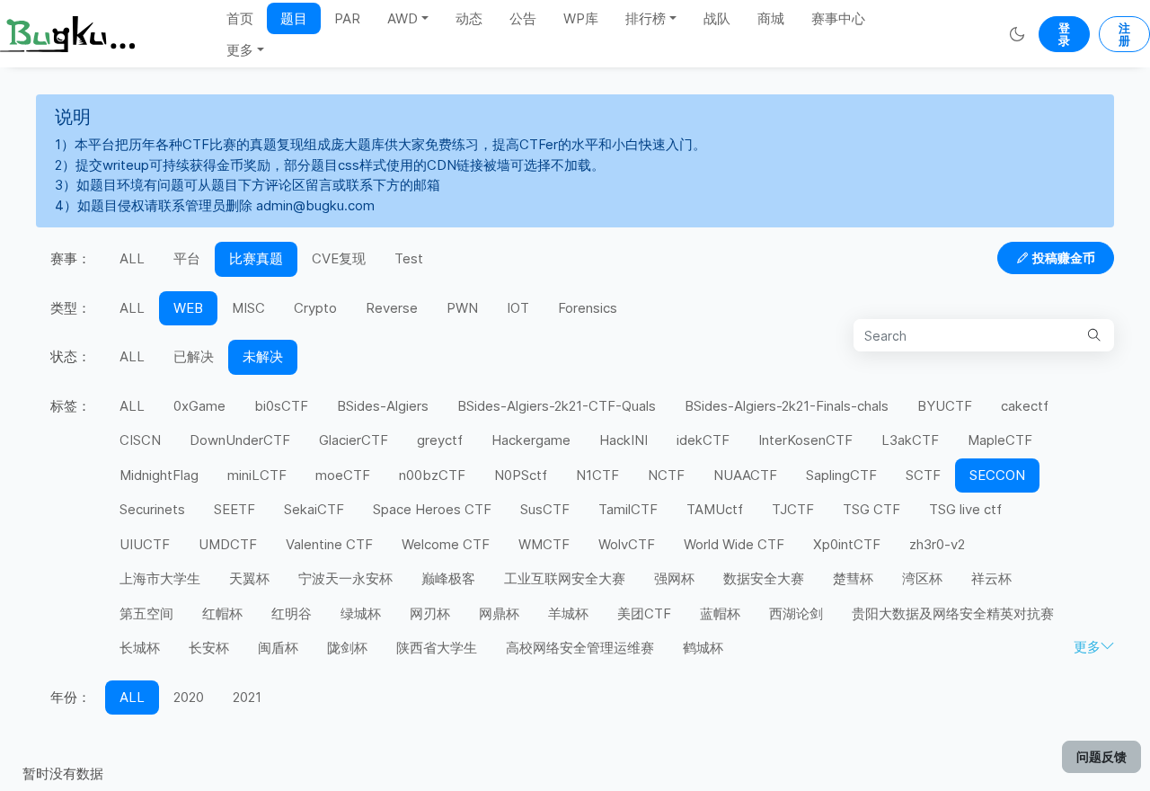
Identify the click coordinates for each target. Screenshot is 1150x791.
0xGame (199, 405)
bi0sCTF (281, 405)
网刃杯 (430, 613)
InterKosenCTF (805, 440)
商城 (770, 18)
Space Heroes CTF (432, 509)
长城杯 (139, 647)
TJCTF (793, 509)
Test (408, 258)
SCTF (923, 475)
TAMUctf (714, 509)
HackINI (623, 440)
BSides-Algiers (383, 405)
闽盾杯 (278, 647)
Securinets (152, 509)
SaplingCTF (841, 475)
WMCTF (544, 544)
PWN (462, 307)
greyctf (440, 440)
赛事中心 (838, 18)
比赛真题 (256, 258)
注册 (1124, 34)
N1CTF (597, 475)
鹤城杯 (703, 647)
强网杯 (674, 578)
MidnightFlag (159, 475)
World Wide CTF (734, 544)
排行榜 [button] (645, 18)
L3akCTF (910, 440)
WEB (188, 307)
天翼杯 (249, 578)
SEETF (234, 509)
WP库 (580, 18)
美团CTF (644, 613)
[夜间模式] (1016, 33)
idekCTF (703, 440)
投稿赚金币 (1063, 257)
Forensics (587, 307)
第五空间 (146, 613)
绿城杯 (361, 613)
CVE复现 (339, 258)
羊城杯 (568, 613)
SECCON (997, 475)
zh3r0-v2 (937, 544)
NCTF (666, 475)
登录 (1064, 34)
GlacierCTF (353, 440)
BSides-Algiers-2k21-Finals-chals (787, 405)
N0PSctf (520, 475)
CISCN (140, 440)
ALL (132, 258)
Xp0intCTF (846, 544)
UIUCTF (144, 544)
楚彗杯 (853, 578)
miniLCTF (257, 475)
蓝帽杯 (720, 613)
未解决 (263, 356)
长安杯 (209, 647)
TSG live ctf (965, 509)
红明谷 (291, 613)
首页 (239, 18)
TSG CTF (871, 509)
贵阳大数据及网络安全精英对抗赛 (953, 613)
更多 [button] (239, 49)
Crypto (315, 307)
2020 (188, 697)
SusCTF (545, 509)
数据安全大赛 (763, 578)
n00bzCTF (432, 475)
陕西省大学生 (436, 647)
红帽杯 (222, 613)
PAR (347, 18)
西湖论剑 (796, 613)
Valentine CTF (329, 544)
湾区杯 (922, 578)
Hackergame (531, 440)
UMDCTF (228, 544)
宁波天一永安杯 (345, 578)
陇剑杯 (347, 647)
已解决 (193, 356)
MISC (248, 307)
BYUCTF (944, 405)
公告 (522, 18)
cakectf (1024, 405)
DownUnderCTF (240, 440)
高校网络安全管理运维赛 (580, 647)
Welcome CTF (446, 544)
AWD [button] (402, 18)
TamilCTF (628, 509)
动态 (469, 18)
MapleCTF (1000, 440)
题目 (293, 18)
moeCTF (342, 475)
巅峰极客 (448, 578)
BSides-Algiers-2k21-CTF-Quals (556, 405)
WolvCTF (626, 544)
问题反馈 (1101, 756)
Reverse (392, 307)
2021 (247, 697)
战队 (716, 18)
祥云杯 (991, 578)
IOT (518, 307)
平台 (186, 258)
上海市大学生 (159, 578)
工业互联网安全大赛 (564, 578)
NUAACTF (745, 475)
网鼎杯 (499, 613)
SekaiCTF (314, 509)
